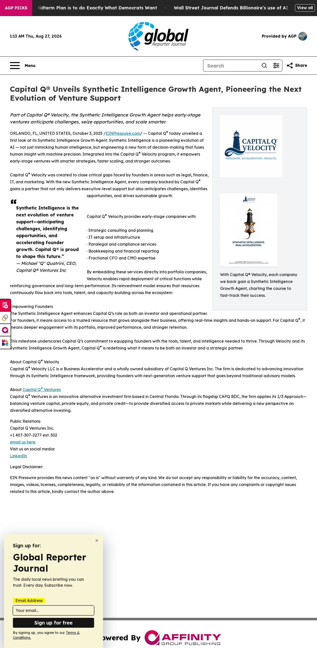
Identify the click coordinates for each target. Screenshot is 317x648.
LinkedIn (18, 455)
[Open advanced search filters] (276, 65)
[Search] (264, 65)
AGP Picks (16, 7)
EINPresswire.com (123, 133)
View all (305, 7)
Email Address (29, 600)
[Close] (96, 540)
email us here (22, 442)
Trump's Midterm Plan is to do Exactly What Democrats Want (86, 8)
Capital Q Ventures (42, 389)
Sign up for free (53, 623)
